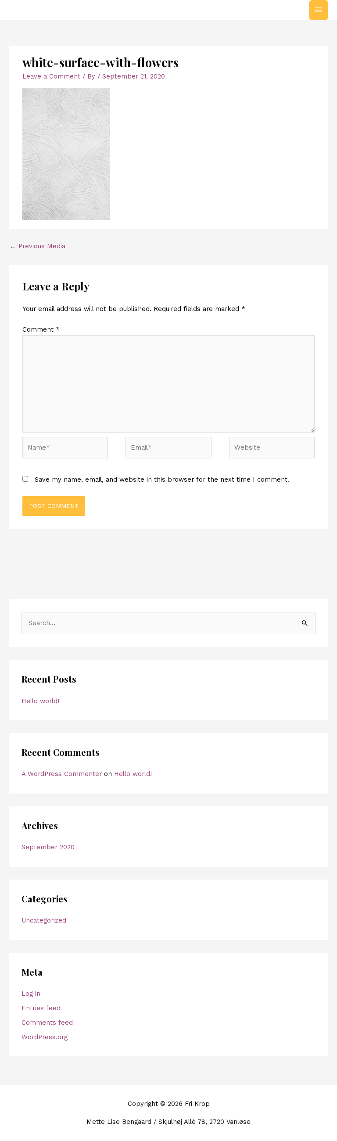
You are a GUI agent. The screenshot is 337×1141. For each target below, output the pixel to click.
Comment (41, 329)
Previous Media (37, 246)
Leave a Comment (51, 76)
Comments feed (47, 1023)
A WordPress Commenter (62, 774)
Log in (31, 994)
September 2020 (48, 847)
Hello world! (40, 701)
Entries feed (41, 1008)
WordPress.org (45, 1037)
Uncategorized (44, 920)
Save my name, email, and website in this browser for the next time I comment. (162, 479)
